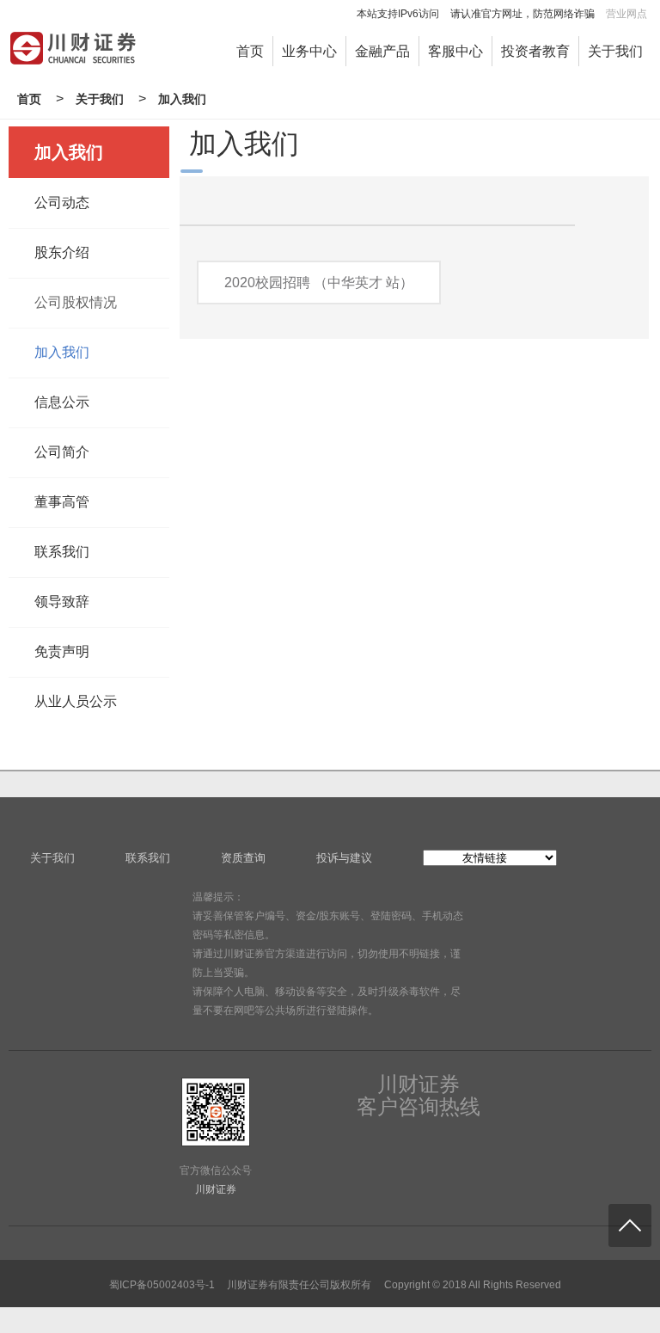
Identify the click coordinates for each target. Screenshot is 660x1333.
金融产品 (382, 51)
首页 (250, 51)
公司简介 (61, 452)
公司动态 (61, 202)
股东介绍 (61, 252)
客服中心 (455, 51)
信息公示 (61, 402)
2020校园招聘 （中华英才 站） (318, 282)
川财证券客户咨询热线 (418, 1095)
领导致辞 (61, 601)
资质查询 (243, 857)
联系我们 (61, 551)
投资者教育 (535, 51)
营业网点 (626, 14)
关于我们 (615, 51)
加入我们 (182, 99)
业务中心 (309, 51)
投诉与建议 (344, 857)
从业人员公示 (75, 701)
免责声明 (61, 651)
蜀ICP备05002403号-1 (162, 1284)
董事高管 (61, 501)
